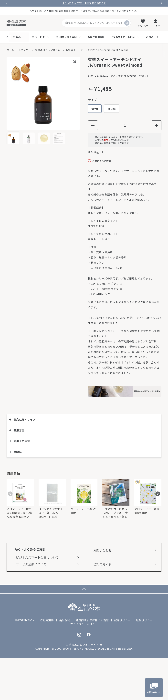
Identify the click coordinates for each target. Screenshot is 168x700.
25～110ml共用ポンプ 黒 (106, 289)
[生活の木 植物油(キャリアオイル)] (124, 396)
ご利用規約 (47, 620)
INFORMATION (25, 620)
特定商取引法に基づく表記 (92, 620)
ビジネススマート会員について (37, 557)
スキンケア (24, 49)
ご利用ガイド (102, 564)
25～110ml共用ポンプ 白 (106, 284)
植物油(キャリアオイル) (48, 49)
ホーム (10, 49)
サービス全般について (31, 564)
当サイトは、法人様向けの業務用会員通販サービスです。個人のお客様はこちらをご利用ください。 (84, 10)
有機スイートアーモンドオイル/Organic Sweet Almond (97, 49)
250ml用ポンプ (100, 294)
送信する (126, 23)
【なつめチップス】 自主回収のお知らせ (84, 3)
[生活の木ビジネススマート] (16, 23)
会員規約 (64, 620)
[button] (93, 125)
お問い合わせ (102, 550)
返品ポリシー (144, 620)
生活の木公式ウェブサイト (82, 645)
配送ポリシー (122, 620)
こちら (107, 139)
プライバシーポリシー (84, 624)
